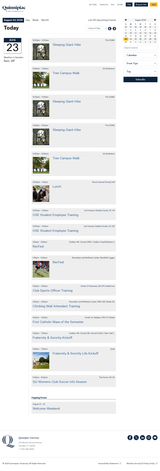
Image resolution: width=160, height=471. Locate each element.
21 (150, 36)
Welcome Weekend (46, 408)
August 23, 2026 (13, 20)
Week (35, 20)
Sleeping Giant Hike (67, 44)
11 (135, 33)
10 (131, 33)
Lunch (57, 186)
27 (131, 27)
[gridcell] (126, 39)
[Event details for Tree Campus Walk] (41, 80)
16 (126, 36)
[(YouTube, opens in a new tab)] (155, 437)
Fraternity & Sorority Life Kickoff (75, 353)
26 (126, 27)
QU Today (93, 4)
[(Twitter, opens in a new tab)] (136, 437)
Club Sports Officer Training (52, 290)
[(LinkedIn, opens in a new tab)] (142, 437)
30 (145, 27)
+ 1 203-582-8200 (26, 449)
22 (155, 36)
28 (136, 27)
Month (45, 20)
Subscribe (140, 79)
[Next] (114, 29)
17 (131, 36)
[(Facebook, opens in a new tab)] (130, 437)
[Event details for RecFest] (41, 269)
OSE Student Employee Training (55, 215)
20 (145, 36)
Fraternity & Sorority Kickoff (52, 337)
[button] (126, 20)
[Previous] (109, 29)
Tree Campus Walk (66, 73)
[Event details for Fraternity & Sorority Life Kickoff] (41, 360)
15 (155, 33)
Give (112, 4)
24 (131, 39)
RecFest (38, 246)
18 (135, 36)
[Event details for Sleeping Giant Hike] (41, 52)
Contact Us (104, 4)
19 (140, 36)
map (112, 258)
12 (140, 33)
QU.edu (120, 4)
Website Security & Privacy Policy (142, 463)
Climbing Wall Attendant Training (56, 306)
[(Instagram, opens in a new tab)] (148, 437)
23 (126, 39)
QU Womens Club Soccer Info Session (60, 382)
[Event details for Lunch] (41, 193)
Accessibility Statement (109, 463)
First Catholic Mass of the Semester (58, 322)
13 (145, 33)
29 (141, 27)
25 (136, 39)
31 (150, 27)
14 (150, 33)
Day (28, 20)
